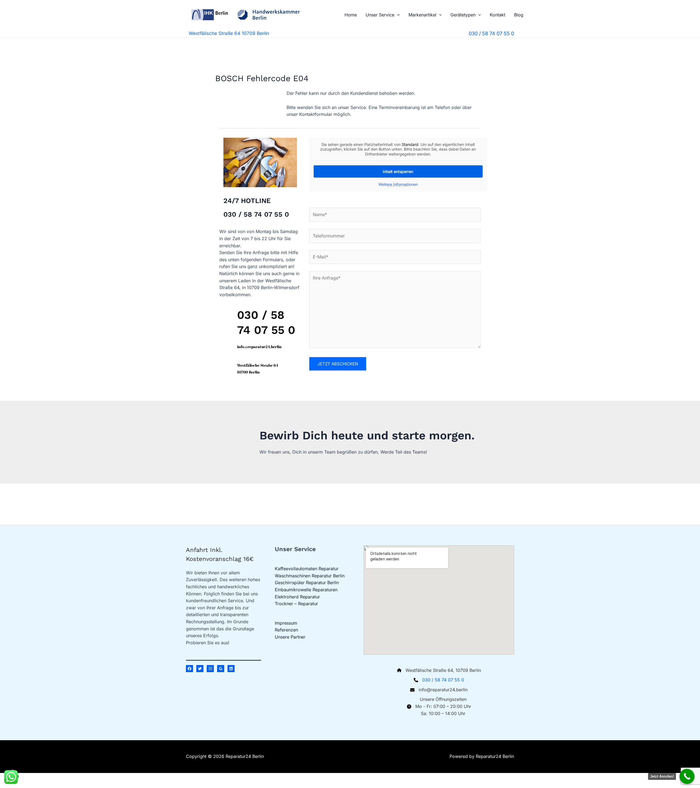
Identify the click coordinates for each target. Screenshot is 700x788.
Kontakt (497, 14)
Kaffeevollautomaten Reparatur (307, 568)
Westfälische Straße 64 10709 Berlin (229, 33)
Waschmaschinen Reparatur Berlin (310, 575)
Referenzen (286, 630)
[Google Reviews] (220, 668)
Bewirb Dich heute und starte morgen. (367, 435)
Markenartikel (422, 14)
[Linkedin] (231, 668)
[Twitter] (199, 668)
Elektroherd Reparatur (297, 596)
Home (351, 14)
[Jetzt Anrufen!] (687, 776)
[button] (397, 14)
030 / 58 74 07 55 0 (443, 680)
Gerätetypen (463, 14)
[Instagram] (210, 668)
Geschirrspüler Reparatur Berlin (307, 582)
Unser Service (380, 14)
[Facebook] (189, 668)
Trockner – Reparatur (296, 603)
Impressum (286, 623)
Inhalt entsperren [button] (398, 171)
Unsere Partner (290, 637)
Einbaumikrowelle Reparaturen (306, 589)
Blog (518, 14)
